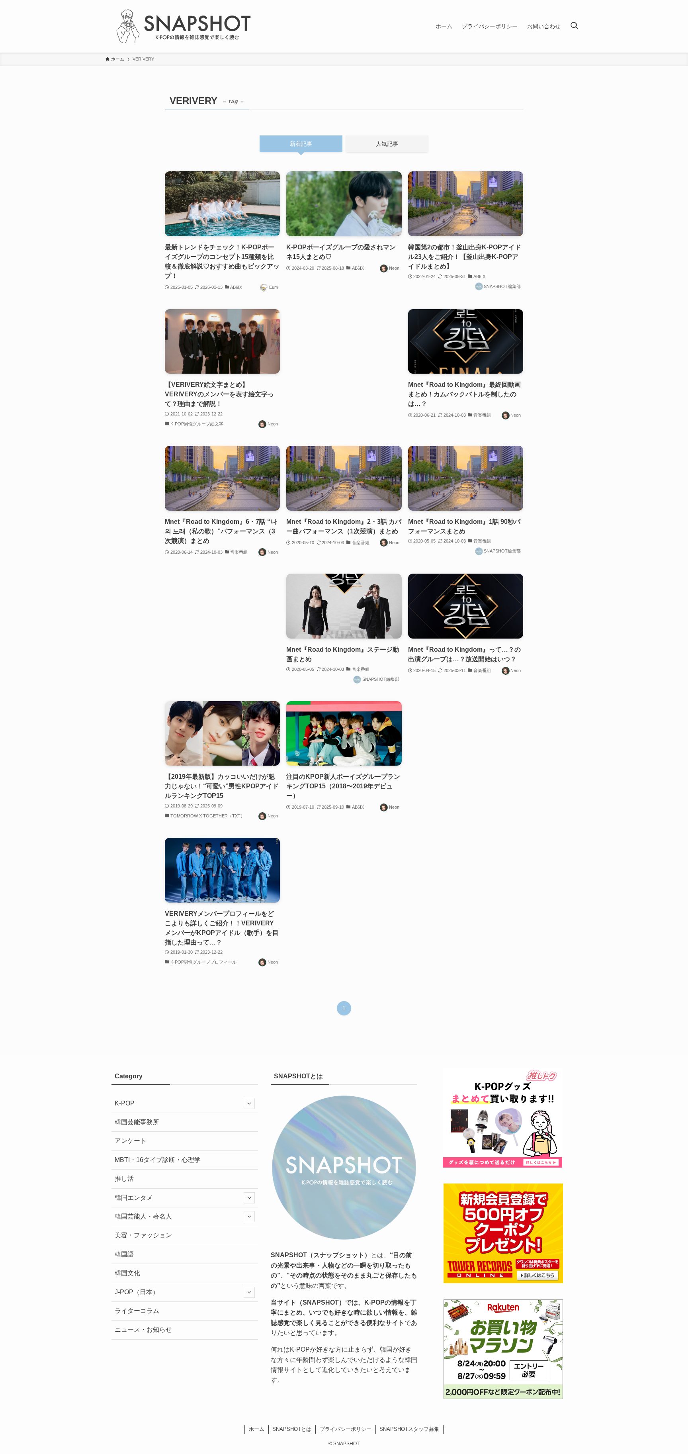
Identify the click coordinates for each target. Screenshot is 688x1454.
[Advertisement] (343, 361)
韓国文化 (127, 1273)
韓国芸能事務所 (137, 1122)
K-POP (125, 1103)
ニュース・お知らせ (143, 1329)
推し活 (124, 1178)
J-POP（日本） (137, 1292)
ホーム (256, 1429)
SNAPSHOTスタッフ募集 (409, 1429)
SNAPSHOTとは (291, 1429)
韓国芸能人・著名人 (143, 1216)
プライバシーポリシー (345, 1429)
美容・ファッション (143, 1235)
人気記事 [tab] (387, 144)
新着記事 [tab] (301, 144)
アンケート (131, 1140)
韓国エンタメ (134, 1197)
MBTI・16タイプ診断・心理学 (158, 1159)
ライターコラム (137, 1310)
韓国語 (124, 1254)
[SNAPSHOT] (184, 26)
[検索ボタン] (574, 26)
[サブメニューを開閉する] (249, 1103)
